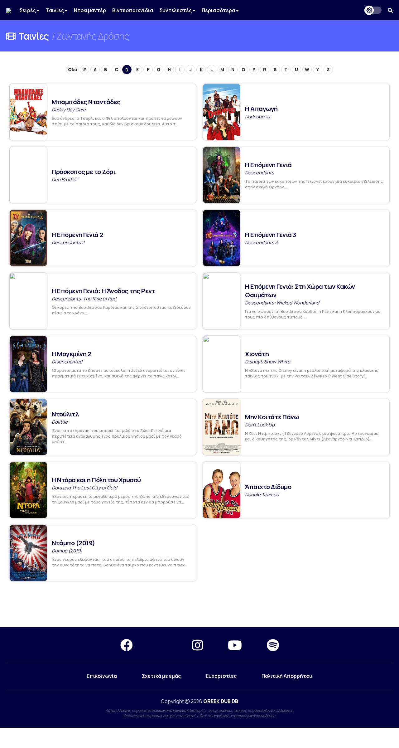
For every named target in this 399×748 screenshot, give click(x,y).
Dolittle (60, 422)
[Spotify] (273, 644)
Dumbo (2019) (67, 550)
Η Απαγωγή (261, 108)
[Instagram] (197, 644)
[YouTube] (235, 644)
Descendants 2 (68, 242)
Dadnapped (257, 116)
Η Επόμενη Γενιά (268, 165)
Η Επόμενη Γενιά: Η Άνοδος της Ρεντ (103, 291)
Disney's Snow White (267, 361)
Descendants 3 (261, 242)
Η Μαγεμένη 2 (71, 354)
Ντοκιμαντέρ (90, 10)
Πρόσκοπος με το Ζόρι (83, 172)
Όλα (72, 69)
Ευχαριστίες (221, 676)
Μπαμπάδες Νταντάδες (86, 102)
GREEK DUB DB (220, 701)
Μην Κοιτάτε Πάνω (272, 417)
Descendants (259, 172)
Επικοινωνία (102, 676)
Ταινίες (55, 10)
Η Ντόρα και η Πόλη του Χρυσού (96, 480)
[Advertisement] (199, 604)
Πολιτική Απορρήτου (287, 676)
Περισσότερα (219, 10)
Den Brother (65, 179)
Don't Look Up (260, 424)
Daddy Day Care (69, 109)
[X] (162, 644)
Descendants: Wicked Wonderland (282, 302)
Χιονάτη (257, 354)
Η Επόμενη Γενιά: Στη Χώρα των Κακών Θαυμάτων (300, 290)
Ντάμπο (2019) (73, 543)
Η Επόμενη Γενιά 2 (77, 235)
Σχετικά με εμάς (161, 676)
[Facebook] (126, 644)
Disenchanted (67, 361)
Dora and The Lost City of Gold (84, 487)
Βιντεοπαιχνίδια (132, 10)
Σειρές (28, 10)
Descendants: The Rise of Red (84, 298)
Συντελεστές (176, 10)
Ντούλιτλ (65, 414)
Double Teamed (262, 494)
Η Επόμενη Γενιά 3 (270, 235)
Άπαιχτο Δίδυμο (268, 487)
